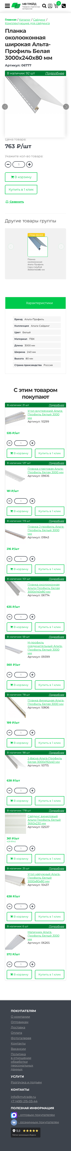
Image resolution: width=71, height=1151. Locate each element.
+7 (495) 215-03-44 (24, 1101)
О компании (20, 1017)
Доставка (18, 1027)
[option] (35, 108)
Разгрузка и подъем (26, 1082)
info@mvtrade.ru (23, 1096)
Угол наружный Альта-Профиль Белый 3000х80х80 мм (44, 877)
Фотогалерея (21, 1038)
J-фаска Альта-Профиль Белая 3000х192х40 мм (45, 760)
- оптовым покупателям (36, 1115)
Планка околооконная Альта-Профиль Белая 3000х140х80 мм (44, 588)
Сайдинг (39, 19)
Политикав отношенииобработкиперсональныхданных (22, 1061)
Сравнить (16, 202)
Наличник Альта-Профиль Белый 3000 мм (43, 935)
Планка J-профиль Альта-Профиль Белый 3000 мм (46, 530)
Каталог (25, 19)
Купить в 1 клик (21, 189)
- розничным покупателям (38, 1122)
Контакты (18, 1043)
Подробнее (54, 73)
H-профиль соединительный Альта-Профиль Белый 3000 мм (45, 648)
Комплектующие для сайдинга (27, 23)
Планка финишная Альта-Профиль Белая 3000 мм (46, 702)
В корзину (23, 177)
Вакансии (18, 1049)
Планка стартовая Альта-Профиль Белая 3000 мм (46, 470)
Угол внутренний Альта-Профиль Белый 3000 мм (45, 414)
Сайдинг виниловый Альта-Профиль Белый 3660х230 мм (44, 819)
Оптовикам (19, 1022)
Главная (11, 19)
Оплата (16, 1033)
